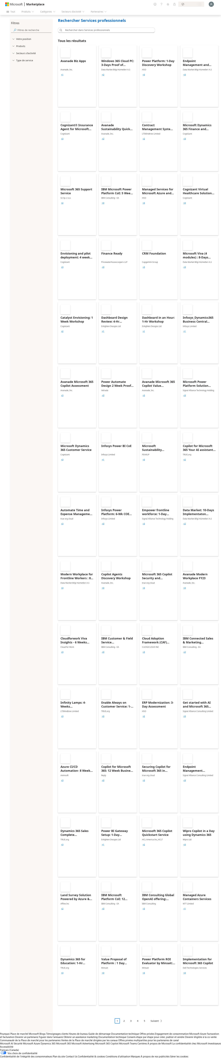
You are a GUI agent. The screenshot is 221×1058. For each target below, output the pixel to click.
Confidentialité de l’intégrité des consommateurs (26, 1056)
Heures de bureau (78, 1033)
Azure (37, 1043)
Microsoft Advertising (83, 1043)
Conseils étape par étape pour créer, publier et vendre (155, 1037)
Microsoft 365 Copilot (106, 1043)
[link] (77, 76)
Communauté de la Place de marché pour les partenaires (30, 1040)
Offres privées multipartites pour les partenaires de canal (148, 1040)
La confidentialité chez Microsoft (189, 1043)
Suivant (155, 1020)
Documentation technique (125, 1033)
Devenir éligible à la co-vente (201, 1037)
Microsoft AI (6, 1043)
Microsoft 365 (63, 1043)
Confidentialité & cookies (91, 1056)
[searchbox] (34, 30)
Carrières (142, 1043)
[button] (60, 30)
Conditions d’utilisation (118, 1056)
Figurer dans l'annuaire (51, 1037)
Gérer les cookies (179, 1056)
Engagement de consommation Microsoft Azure (181, 1033)
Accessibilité (6, 1046)
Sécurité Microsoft (23, 1043)
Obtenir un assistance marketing (81, 1037)
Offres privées (147, 1033)
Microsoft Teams (128, 1043)
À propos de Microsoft (160, 1043)
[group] (62, 74)
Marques (135, 1056)
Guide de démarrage (99, 1033)
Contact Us (71, 1056)
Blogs (42, 1033)
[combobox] (107, 30)
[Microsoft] (14, 4)
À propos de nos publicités (155, 1056)
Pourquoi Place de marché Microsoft (19, 1033)
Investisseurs (214, 1043)
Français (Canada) (9, 1050)
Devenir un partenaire (26, 1037)
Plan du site (59, 1056)
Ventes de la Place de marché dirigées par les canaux (89, 1040)
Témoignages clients (57, 1033)
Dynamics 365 (48, 1043)
